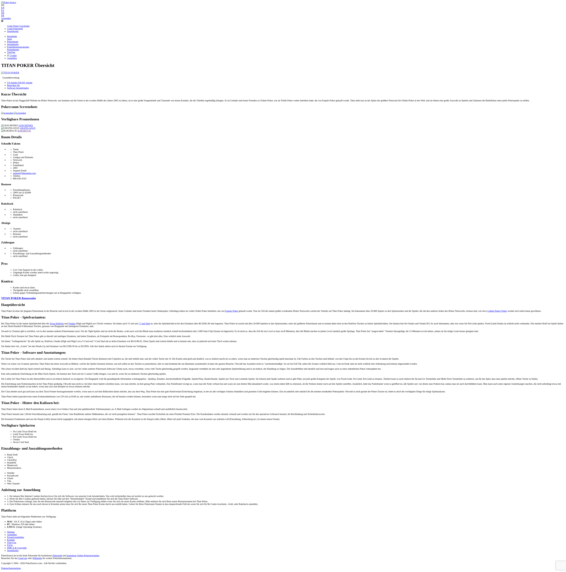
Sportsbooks (13, 550)
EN (2, 7)
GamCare (22, 558)
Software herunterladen (18, 88)
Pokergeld (57, 555)
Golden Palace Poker (497, 311)
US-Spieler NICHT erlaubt (19, 82)
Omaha (71, 323)
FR (2, 15)
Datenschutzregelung (11, 568)
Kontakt (11, 540)
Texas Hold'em (57, 323)
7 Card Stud (144, 323)
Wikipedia (37, 558)
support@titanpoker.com (24, 173)
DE (2, 13)
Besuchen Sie (13, 85)
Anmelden (6, 18)
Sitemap (11, 532)
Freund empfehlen (15, 537)
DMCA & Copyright (17, 548)
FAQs (10, 545)
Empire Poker (231, 311)
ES (2, 10)
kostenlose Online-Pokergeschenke (83, 555)
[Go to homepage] (8, 2)
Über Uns (11, 542)
